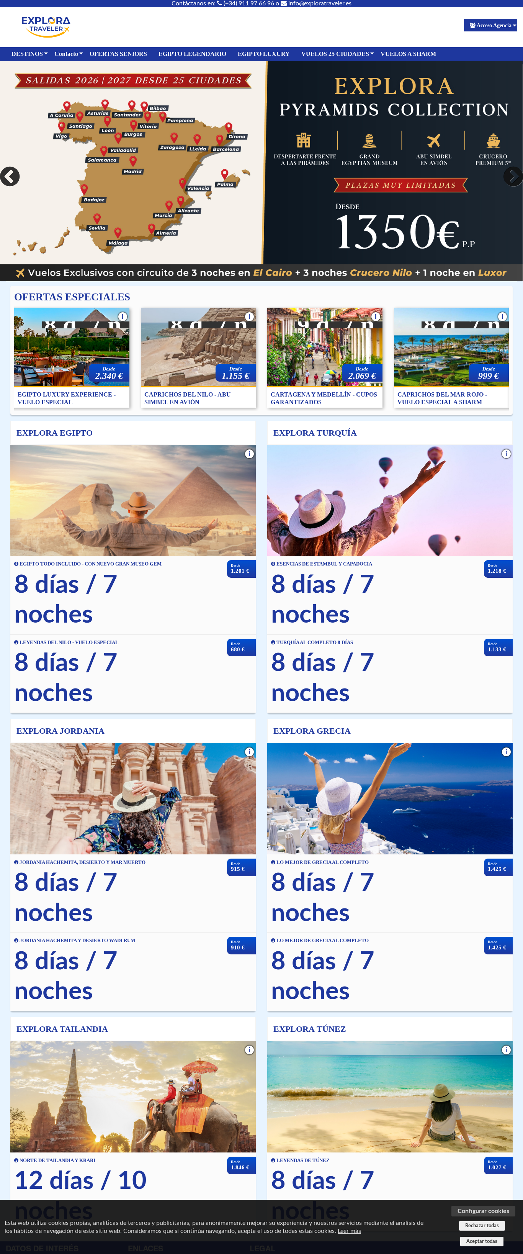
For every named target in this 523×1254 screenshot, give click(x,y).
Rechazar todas (482, 1225)
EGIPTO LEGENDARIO (192, 54)
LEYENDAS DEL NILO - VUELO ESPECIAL (68, 642)
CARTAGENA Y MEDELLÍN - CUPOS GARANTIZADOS (324, 398)
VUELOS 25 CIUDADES (335, 54)
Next (511, 176)
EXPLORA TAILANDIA (62, 1029)
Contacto (66, 54)
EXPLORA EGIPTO (54, 433)
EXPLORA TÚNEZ (309, 1029)
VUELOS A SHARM (408, 54)
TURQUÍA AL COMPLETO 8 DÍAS (314, 642)
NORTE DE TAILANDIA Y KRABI (56, 1160)
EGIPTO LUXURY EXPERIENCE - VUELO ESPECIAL (67, 398)
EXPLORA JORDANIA (60, 731)
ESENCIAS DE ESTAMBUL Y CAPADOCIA (323, 564)
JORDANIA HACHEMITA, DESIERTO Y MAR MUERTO (81, 862)
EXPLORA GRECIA (312, 731)
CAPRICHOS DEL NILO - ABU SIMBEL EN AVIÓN (187, 398)
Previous (11, 176)
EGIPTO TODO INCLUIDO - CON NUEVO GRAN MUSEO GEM (90, 564)
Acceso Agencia (494, 25)
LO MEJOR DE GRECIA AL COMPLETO (322, 862)
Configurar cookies (483, 1211)
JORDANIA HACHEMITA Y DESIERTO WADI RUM (76, 940)
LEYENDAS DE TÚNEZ (302, 1160)
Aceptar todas (481, 1241)
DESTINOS (27, 54)
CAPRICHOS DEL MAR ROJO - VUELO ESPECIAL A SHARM (442, 398)
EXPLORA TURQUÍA (315, 433)
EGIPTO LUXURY (264, 54)
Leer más (349, 1231)
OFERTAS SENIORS (118, 54)
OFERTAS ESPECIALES (72, 297)
